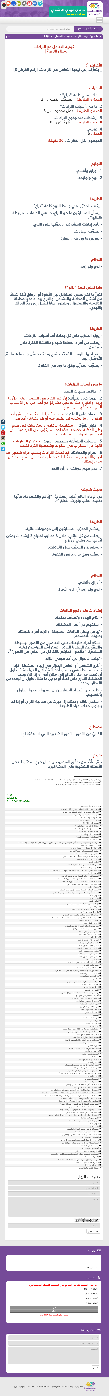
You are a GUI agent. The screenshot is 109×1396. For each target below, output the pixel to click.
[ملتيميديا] (18, 3)
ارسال (95, 1367)
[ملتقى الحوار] (8, 3)
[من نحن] (40, 3)
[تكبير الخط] (7, 36)
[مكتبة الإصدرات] (13, 3)
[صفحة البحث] (24, 3)
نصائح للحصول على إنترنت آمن (58, 29)
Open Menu (99, 20)
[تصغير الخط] (9, 36)
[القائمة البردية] (29, 3)
